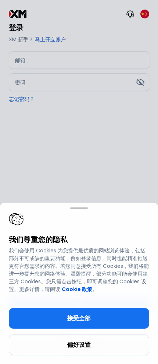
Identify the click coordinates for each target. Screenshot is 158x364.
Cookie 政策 (77, 289)
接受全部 (79, 318)
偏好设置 (79, 344)
